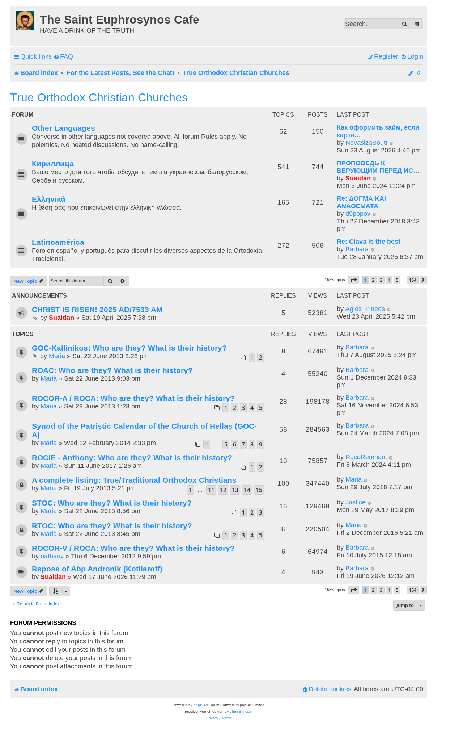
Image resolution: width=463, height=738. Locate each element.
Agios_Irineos (365, 309)
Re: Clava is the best (368, 241)
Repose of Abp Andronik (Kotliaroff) (97, 569)
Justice (355, 502)
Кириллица (53, 163)
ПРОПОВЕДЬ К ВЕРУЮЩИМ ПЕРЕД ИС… (378, 166)
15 (259, 490)
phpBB (199, 705)
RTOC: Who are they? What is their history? (112, 525)
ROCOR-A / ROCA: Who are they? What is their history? (133, 398)
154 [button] (412, 280)
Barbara (357, 249)
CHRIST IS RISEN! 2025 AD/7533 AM (97, 309)
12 (223, 490)
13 (235, 490)
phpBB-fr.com (241, 711)
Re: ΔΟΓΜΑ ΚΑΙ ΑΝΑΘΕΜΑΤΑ (361, 202)
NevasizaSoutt (366, 142)
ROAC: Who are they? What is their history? (112, 370)
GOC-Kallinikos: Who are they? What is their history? (129, 348)
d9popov (357, 213)
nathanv (52, 556)
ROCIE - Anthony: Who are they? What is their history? (132, 457)
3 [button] (381, 280)
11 (211, 490)
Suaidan (358, 178)
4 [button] (389, 280)
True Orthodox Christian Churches (99, 97)
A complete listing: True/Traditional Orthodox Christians (134, 480)
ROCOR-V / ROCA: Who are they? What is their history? (133, 548)
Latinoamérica (58, 242)
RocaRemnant (366, 457)
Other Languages (63, 128)
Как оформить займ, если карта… (378, 131)
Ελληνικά (48, 199)
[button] (353, 280)
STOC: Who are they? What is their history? (112, 503)
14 (247, 490)
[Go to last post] (389, 309)
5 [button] (397, 280)
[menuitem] (63, 57)
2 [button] (373, 280)
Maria (57, 356)
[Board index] (26, 20)
